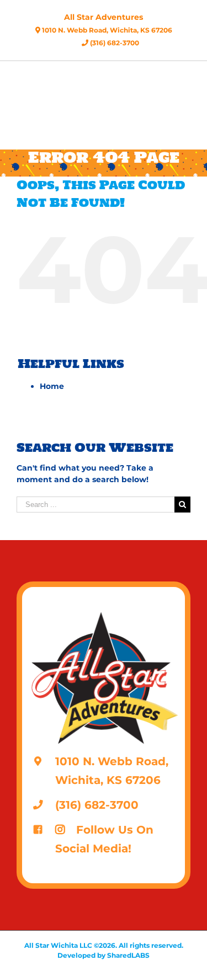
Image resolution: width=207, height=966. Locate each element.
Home (52, 386)
